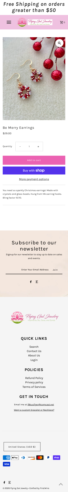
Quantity (7, 146)
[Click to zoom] (59, 43)
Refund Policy (34, 378)
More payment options (34, 179)
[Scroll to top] (60, 484)
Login (34, 360)
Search (34, 346)
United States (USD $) (22, 446)
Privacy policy (34, 382)
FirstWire (44, 488)
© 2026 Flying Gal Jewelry (15, 488)
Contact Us (34, 351)
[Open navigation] (8, 22)
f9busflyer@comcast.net (41, 404)
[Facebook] (31, 282)
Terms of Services (34, 387)
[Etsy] (37, 282)
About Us (34, 355)
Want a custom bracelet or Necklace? (34, 410)
